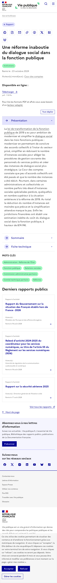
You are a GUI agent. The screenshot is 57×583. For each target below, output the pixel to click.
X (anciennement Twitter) (12, 464)
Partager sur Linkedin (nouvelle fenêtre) (49, 32)
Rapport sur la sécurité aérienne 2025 (27, 386)
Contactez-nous (8, 476)
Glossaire (5, 501)
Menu (53, 3)
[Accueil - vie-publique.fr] (27, 6)
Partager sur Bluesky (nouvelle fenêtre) (4, 40)
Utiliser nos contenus (10, 489)
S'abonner (9, 443)
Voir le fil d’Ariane (9, 16)
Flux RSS (5, 493)
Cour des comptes (33, 76)
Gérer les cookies (12, 576)
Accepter (9, 568)
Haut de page (12, 412)
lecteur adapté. (15, 105)
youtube (34, 464)
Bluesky (42, 464)
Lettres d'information (10, 480)
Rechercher (46, 3)
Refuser (24, 568)
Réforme (37, 279)
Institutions (9, 65)
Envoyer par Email (19, 32)
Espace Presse (7, 485)
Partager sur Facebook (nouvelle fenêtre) (34, 32)
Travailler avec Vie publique (12, 497)
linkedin (27, 464)
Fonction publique (12, 268)
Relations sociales (33, 268)
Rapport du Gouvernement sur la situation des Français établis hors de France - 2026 (26, 307)
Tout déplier (47, 111)
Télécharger (9, 91)
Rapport (10, 24)
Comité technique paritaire (16, 279)
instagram (19, 464)
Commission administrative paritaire (20, 274)
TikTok (49, 464)
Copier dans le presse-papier (27, 32)
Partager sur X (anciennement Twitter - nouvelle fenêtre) (42, 32)
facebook (4, 464)
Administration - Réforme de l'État (19, 262)
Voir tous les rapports (41, 406)
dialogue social (43, 136)
